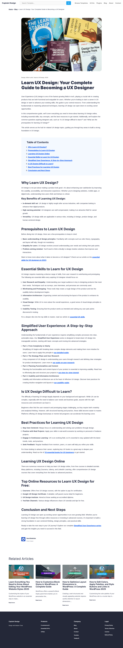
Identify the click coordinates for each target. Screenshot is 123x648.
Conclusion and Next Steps (39, 170)
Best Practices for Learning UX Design (43, 167)
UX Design (41, 77)
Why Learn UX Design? (37, 147)
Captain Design (9, 3)
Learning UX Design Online (39, 154)
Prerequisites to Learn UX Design (41, 150)
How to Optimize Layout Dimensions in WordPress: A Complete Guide (74, 585)
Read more (12, 603)
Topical (36, 77)
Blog (15, 9)
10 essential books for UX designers (59, 452)
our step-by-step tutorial (68, 373)
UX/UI (46, 77)
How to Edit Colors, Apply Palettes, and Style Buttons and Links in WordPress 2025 (101, 585)
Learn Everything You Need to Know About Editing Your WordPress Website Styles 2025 (20, 585)
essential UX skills (77, 317)
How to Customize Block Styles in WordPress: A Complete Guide (48, 584)
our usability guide (61, 383)
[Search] (68, 3)
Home (11, 9)
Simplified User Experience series (87, 526)
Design (23, 77)
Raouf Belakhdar (31, 538)
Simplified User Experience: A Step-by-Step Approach (50, 160)
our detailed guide (61, 353)
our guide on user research (63, 363)
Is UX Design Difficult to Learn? (40, 164)
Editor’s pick (29, 77)
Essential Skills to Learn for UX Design (43, 157)
